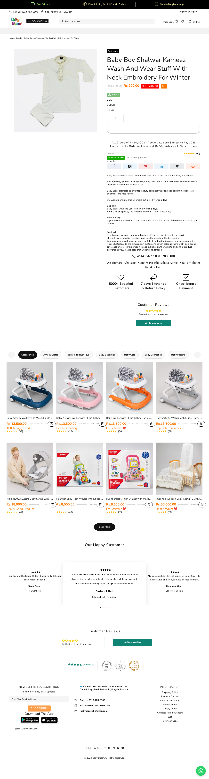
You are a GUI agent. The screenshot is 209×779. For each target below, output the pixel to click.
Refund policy (170, 704)
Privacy (33, 728)
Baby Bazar (16, 21)
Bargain (115, 94)
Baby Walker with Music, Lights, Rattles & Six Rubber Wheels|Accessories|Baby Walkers (129, 418)
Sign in (194, 11)
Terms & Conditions (170, 700)
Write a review (153, 323)
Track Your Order (169, 721)
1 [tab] (100, 607)
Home (11, 38)
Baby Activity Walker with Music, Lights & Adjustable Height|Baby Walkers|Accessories (179, 418)
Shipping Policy (170, 692)
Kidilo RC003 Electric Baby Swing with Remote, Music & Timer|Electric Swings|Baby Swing (30, 498)
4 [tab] (108, 607)
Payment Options (170, 696)
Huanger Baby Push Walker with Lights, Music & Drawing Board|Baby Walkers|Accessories (79, 498)
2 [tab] (103, 607)
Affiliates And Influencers (170, 712)
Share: (111, 161)
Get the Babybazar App (172, 4)
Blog (170, 716)
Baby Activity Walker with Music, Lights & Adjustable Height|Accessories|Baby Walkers (30, 418)
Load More (104, 526)
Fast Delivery (43, 4)
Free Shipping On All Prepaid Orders (107, 4)
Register (183, 11)
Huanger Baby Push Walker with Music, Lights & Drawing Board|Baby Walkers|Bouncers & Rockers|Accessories (129, 498)
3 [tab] (105, 607)
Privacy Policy (170, 708)
